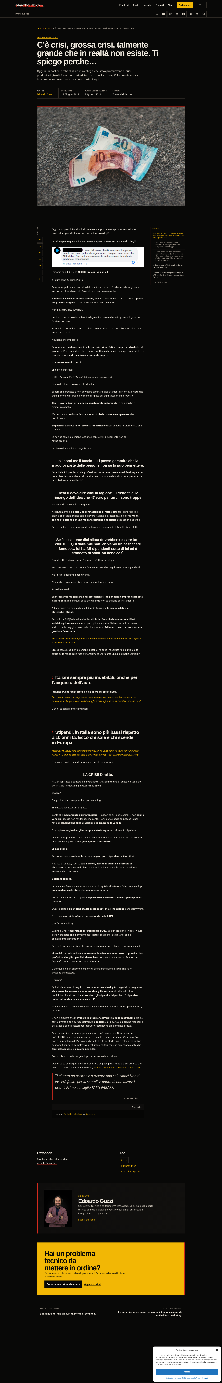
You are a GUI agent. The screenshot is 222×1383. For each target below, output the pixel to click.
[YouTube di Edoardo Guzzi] (163, 14)
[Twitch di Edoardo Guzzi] (170, 14)
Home (39, 28)
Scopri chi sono (86, 1219)
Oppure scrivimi (92, 1284)
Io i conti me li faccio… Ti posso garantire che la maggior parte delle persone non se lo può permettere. (168, 235)
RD (40, 253)
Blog (170, 5)
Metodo (147, 5)
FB (40, 266)
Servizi (136, 5)
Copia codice (136, 1107)
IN (40, 259)
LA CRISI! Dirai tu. (161, 282)
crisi (124, 1160)
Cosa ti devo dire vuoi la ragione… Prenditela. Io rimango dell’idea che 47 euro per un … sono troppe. (168, 244)
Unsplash (90, 1114)
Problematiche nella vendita (52, 1159)
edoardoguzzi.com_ (29, 5)
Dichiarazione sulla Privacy (191, 1378)
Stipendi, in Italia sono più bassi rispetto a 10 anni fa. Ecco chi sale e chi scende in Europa (168, 274)
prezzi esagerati (130, 1171)
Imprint (205, 1378)
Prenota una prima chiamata (63, 1284)
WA (40, 239)
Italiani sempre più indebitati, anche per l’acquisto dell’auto (168, 266)
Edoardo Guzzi (45, 94)
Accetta (187, 1372)
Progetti (159, 5)
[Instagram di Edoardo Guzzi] (190, 14)
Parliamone (185, 5)
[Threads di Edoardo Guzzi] (204, 14)
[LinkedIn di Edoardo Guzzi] (177, 14)
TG (40, 246)
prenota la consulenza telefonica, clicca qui (117, 1067)
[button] (217, 1350)
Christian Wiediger (73, 1114)
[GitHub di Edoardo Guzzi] (157, 14)
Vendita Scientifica (47, 37)
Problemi (124, 5)
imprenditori (128, 1165)
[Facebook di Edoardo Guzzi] (184, 14)
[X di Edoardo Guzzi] (197, 14)
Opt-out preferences (173, 1378)
